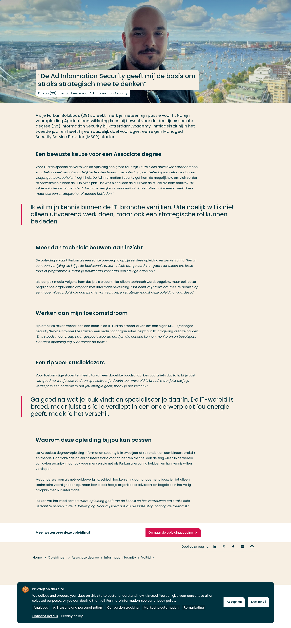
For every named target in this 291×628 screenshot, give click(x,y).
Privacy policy (72, 616)
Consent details (45, 616)
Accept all (234, 602)
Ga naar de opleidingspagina (170, 532)
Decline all (258, 602)
